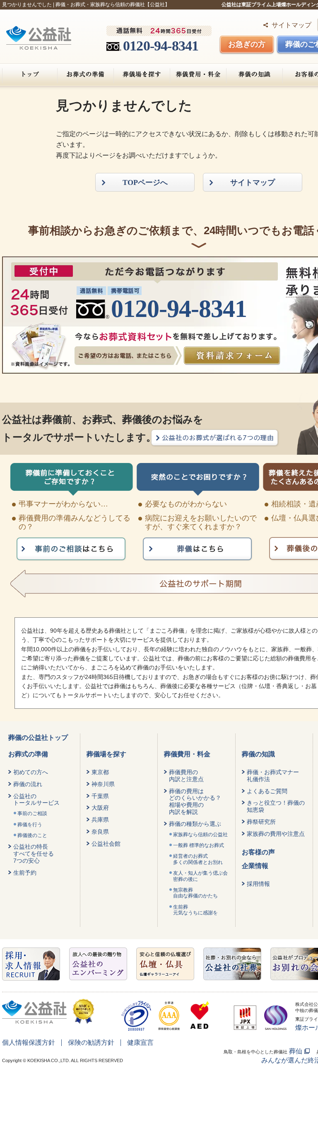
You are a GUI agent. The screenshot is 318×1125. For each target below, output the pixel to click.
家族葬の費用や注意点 (276, 833)
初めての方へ (30, 772)
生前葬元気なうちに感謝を (195, 910)
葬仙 (295, 1051)
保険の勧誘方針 (91, 1042)
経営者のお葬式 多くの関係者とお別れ (198, 859)
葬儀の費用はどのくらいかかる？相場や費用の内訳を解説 (195, 801)
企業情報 (255, 865)
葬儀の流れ (27, 784)
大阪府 (100, 807)
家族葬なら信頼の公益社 (200, 834)
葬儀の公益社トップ (38, 737)
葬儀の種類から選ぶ (195, 823)
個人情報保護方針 (28, 1042)
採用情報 (258, 883)
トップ (30, 74)
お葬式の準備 (85, 74)
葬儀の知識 (254, 74)
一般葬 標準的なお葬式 (198, 845)
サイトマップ (291, 25)
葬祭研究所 (261, 821)
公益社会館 (106, 843)
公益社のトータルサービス (36, 799)
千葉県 (100, 796)
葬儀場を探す (142, 74)
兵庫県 (100, 819)
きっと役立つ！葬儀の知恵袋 (276, 806)
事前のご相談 (32, 813)
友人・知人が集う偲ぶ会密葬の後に (200, 876)
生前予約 (24, 872)
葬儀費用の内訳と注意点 (186, 775)
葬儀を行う (29, 825)
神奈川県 (103, 784)
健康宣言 (140, 1042)
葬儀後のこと (32, 835)
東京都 (100, 772)
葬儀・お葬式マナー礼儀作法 (273, 775)
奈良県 (100, 831)
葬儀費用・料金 (198, 74)
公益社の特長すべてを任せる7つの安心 (33, 853)
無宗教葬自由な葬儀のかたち (195, 893)
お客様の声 (258, 852)
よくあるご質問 (267, 791)
